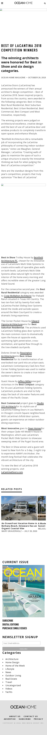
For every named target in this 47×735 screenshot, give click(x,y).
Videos (8, 688)
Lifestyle (9, 668)
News (8, 672)
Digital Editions (10, 624)
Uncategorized (13, 685)
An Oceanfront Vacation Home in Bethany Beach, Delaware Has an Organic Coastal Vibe (19, 526)
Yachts (8, 691)
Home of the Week (15, 665)
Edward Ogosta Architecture (20, 322)
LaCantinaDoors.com (12, 472)
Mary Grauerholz (12, 531)
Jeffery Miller (24, 381)
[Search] (45, 3)
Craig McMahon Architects (17, 295)
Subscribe (7, 620)
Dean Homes (34, 428)
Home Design (12, 662)
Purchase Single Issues (14, 628)
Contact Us (31, 716)
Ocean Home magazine (13, 78)
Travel (8, 682)
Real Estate (11, 678)
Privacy (38, 719)
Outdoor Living (13, 675)
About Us (14, 716)
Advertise (10, 719)
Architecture (11, 659)
